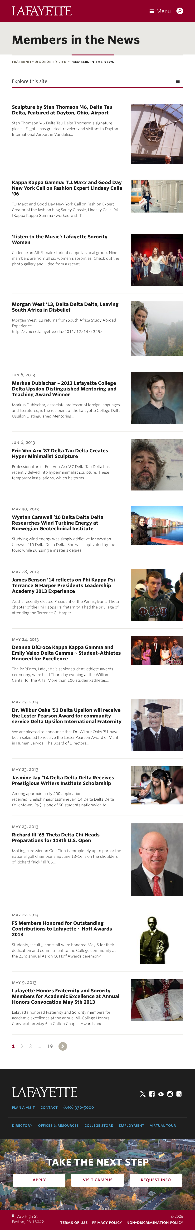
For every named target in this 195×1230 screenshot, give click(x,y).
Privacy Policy (107, 1222)
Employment (131, 1125)
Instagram (170, 1094)
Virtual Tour (163, 1125)
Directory (22, 1125)
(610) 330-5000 (78, 1107)
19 (50, 1046)
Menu (163, 11)
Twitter (143, 1094)
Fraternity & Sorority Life (39, 61)
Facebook (152, 1094)
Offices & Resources (58, 1125)
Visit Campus (97, 1179)
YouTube (161, 1094)
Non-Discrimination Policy (155, 1222)
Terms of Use (74, 1222)
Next (62, 1046)
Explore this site (29, 81)
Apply (39, 1179)
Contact (49, 1107)
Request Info (156, 1179)
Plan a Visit (23, 1107)
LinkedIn (179, 1094)
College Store (98, 1125)
